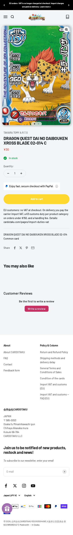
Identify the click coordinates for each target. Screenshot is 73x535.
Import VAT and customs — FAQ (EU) (54, 396)
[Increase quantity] (21, 173)
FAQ (6, 358)
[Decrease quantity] (8, 173)
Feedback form (12, 370)
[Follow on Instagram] (24, 485)
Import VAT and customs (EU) (53, 386)
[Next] (68, 5)
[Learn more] (56, 186)
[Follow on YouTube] (33, 485)
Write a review (37, 308)
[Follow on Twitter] (15, 485)
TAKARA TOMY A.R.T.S (16, 132)
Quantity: (9, 166)
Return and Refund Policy (54, 352)
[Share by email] (33, 248)
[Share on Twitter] (21, 248)
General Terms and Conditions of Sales (50, 370)
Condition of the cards (52, 378)
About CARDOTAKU (14, 352)
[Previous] (4, 5)
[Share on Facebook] (15, 248)
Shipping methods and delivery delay (52, 360)
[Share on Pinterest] (27, 248)
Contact (8, 364)
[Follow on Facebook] (6, 485)
